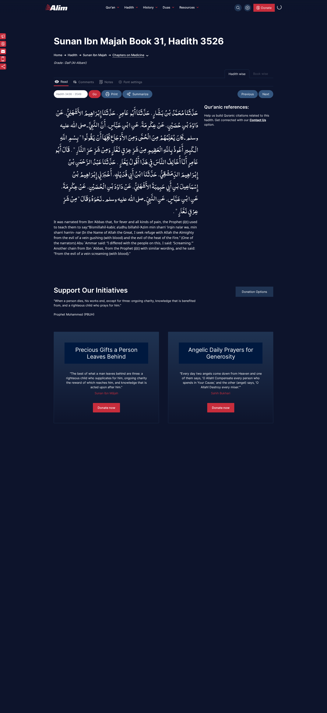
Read (64, 82)
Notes (108, 82)
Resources (187, 7)
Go (95, 94)
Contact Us (258, 120)
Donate (266, 8)
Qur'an (110, 7)
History (148, 7)
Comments (86, 82)
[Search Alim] (238, 7)
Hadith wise (237, 74)
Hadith (129, 7)
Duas (166, 7)
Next (265, 94)
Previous (247, 94)
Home (58, 55)
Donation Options (254, 292)
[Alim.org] (57, 7)
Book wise (260, 74)
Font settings (133, 82)
